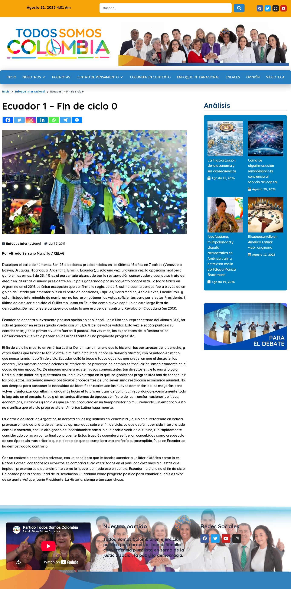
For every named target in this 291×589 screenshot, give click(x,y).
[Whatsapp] (54, 120)
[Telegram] (65, 120)
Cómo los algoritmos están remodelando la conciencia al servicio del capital (262, 171)
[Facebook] (8, 120)
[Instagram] (31, 120)
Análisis (217, 105)
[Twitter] (19, 120)
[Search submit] (239, 8)
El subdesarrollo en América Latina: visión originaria (262, 242)
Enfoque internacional (30, 91)
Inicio (6, 91)
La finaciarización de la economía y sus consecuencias (221, 165)
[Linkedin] (42, 120)
